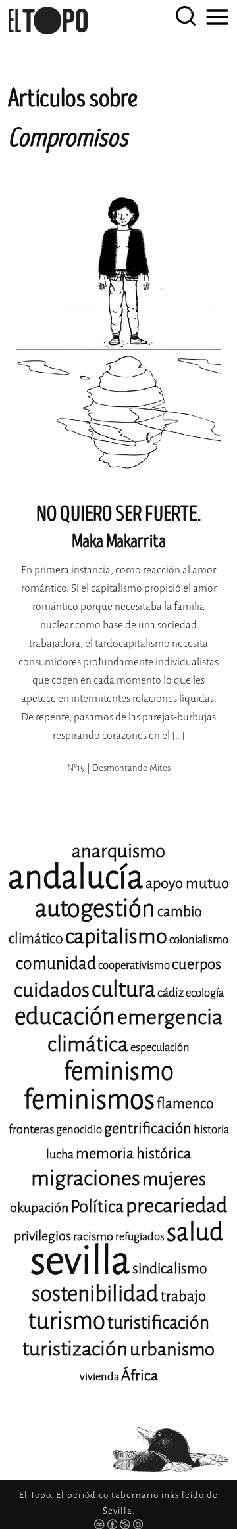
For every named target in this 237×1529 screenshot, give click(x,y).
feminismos (89, 1099)
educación (64, 1016)
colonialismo (198, 939)
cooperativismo (134, 965)
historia (211, 1129)
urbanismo (172, 1349)
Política (97, 1206)
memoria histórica (133, 1153)
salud (195, 1232)
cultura (123, 989)
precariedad (176, 1205)
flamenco (185, 1103)
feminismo (119, 1071)
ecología (205, 992)
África (139, 1375)
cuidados (52, 990)
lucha (60, 1154)
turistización (75, 1349)
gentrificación (148, 1128)
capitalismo (116, 936)
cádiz (170, 992)
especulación (160, 1047)
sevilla (80, 1260)
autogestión (95, 908)
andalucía (76, 877)
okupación (39, 1208)
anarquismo (118, 851)
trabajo (183, 1296)
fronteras (31, 1129)
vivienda (99, 1376)
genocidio (79, 1129)
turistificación (158, 1322)
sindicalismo (169, 1268)
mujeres (174, 1179)
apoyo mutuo (187, 883)
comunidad (56, 963)
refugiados (140, 1236)
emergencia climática (135, 1030)
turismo (66, 1321)
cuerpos (196, 964)
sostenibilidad (95, 1293)
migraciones (85, 1178)
